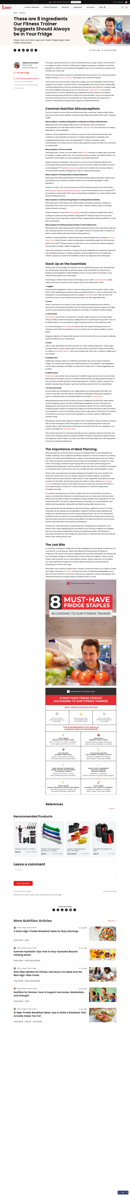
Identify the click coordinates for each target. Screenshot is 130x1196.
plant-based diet (67, 326)
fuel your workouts (65, 78)
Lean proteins (50, 317)
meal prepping (74, 212)
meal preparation (100, 280)
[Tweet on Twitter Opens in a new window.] (19, 50)
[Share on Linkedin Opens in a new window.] (23, 50)
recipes (27, 940)
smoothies (88, 295)
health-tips (28, 1021)
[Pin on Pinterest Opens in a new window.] (27, 50)
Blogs (15, 13)
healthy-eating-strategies (32, 960)
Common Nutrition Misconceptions (27, 78)
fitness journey (94, 90)
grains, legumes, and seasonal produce (65, 190)
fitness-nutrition (18, 940)
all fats (84, 153)
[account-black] (126, 7)
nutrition (68, 571)
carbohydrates (88, 127)
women (27, 1001)
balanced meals (69, 429)
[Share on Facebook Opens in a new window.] (15, 50)
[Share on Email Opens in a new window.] (31, 50)
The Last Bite (19, 88)
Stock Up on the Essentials (24, 82)
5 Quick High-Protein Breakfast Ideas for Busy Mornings (46, 931)
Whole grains (50, 376)
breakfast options (62, 351)
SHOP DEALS (76, 2)
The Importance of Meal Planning (26, 85)
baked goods (97, 396)
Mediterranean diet (71, 168)
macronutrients (37, 1021)
